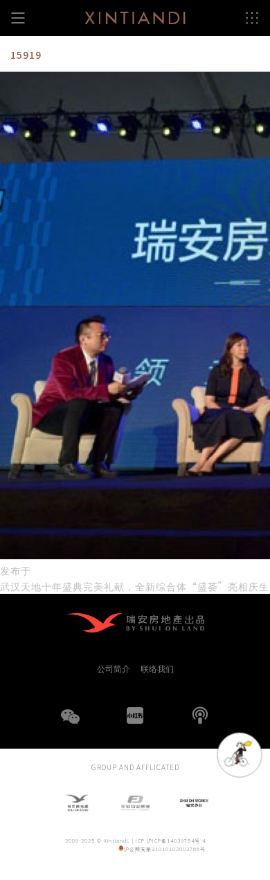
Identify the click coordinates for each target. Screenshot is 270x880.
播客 (200, 715)
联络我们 (157, 668)
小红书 (135, 715)
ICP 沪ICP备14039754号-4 (171, 840)
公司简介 (113, 668)
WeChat (70, 725)
